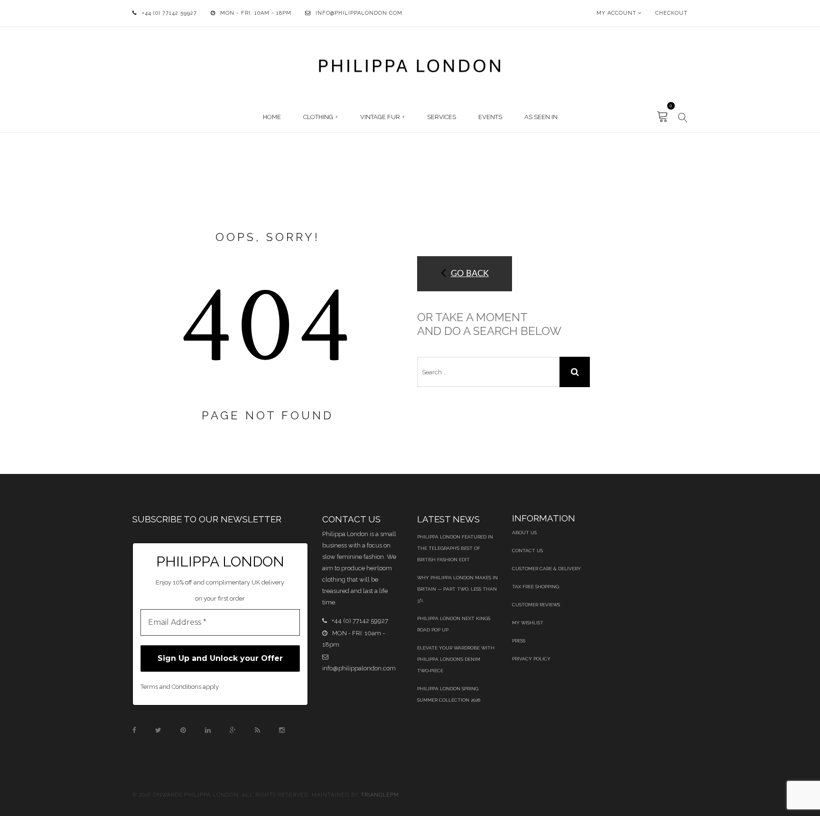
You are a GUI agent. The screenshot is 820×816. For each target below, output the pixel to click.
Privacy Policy (531, 658)
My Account (616, 13)
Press (518, 640)
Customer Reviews (536, 604)
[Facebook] (134, 730)
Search (574, 372)
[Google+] (233, 730)
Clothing (318, 117)
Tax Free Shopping (535, 586)
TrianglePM (380, 795)
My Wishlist (527, 622)
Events (490, 117)
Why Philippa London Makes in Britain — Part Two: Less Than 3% (457, 589)
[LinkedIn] (208, 730)
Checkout (671, 13)
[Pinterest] (183, 730)
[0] (663, 117)
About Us (524, 532)
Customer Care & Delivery (546, 568)
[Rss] (257, 730)
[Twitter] (158, 730)
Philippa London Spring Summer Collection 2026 (448, 694)
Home (272, 117)
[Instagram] (282, 730)
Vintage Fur (380, 117)
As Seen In (541, 117)
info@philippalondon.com (359, 13)
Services (441, 117)
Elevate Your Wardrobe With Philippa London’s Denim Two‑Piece (455, 659)
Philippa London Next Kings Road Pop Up (453, 624)
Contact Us (527, 550)
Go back (470, 273)
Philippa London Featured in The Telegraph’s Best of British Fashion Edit (455, 548)
